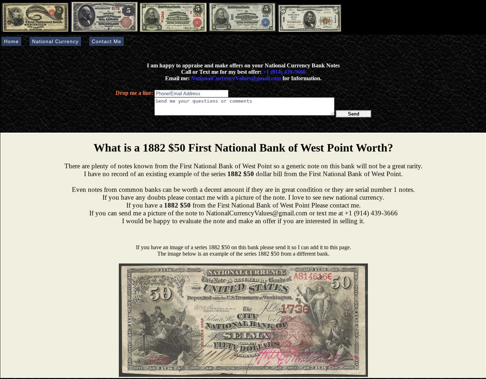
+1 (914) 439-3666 (284, 72)
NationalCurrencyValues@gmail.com (235, 78)
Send (353, 114)
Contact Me (106, 41)
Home (11, 41)
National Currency (55, 41)
